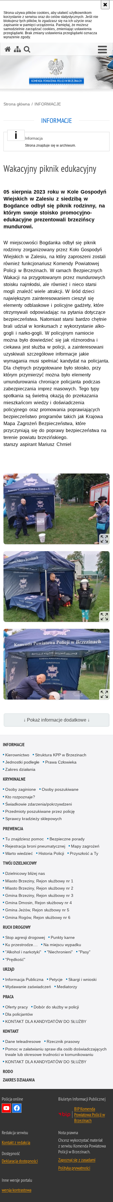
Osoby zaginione (20, 789)
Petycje (56, 979)
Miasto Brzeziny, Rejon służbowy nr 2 (39, 888)
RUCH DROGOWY (17, 927)
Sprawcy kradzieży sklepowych (33, 818)
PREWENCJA (13, 829)
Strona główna (16, 104)
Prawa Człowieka (60, 762)
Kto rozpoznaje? (20, 797)
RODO (8, 1071)
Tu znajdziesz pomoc (24, 839)
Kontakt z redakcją (16, 1142)
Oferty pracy (16, 1007)
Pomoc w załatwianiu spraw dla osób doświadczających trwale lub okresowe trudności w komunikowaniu (56, 1052)
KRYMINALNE (14, 779)
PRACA (8, 997)
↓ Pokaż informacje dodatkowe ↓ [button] (56, 719)
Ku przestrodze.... (21, 944)
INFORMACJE (47, 104)
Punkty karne (63, 937)
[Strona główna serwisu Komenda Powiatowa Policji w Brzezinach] (8, 49)
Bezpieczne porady (67, 839)
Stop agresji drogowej (25, 937)
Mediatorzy (67, 986)
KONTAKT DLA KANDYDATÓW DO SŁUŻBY (45, 1021)
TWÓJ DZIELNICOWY (20, 863)
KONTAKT (11, 1031)
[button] (102, 50)
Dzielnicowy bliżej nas (25, 873)
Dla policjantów (19, 1014)
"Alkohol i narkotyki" (23, 952)
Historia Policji (51, 853)
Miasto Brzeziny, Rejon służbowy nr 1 (39, 881)
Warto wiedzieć (19, 853)
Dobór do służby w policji (56, 1007)
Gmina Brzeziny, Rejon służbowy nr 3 (39, 895)
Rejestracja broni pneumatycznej (35, 846)
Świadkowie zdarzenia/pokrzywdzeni (38, 804)
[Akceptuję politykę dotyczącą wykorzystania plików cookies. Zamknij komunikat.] (105, 4)
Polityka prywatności (74, 1168)
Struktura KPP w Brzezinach (60, 755)
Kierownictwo (17, 755)
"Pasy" (84, 952)
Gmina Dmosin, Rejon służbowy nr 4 (38, 902)
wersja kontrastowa (16, 1190)
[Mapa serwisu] (17, 49)
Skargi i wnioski (82, 979)
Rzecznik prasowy (63, 1041)
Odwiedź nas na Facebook (16, 1108)
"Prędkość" (15, 959)
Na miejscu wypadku (62, 944)
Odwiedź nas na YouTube (6, 1108)
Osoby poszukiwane (60, 789)
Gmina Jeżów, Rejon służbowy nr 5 (37, 910)
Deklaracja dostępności (20, 1161)
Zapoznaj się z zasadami (76, 1160)
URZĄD (8, 969)
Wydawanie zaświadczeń (28, 986)
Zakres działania (20, 769)
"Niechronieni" (60, 952)
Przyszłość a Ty (84, 853)
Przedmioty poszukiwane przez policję (40, 811)
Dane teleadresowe (23, 1041)
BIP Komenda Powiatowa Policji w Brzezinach (89, 1114)
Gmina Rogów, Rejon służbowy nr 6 (37, 917)
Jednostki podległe (22, 762)
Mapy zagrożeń (85, 846)
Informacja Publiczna (24, 979)
